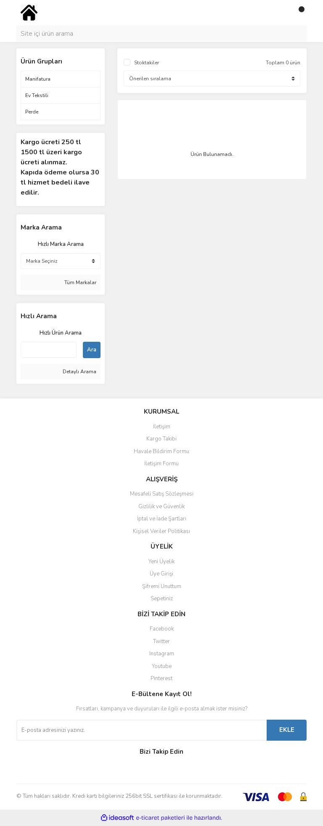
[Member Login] (281, 12)
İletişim (161, 426)
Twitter (161, 641)
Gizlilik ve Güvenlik (161, 506)
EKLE (286, 730)
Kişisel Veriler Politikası (161, 531)
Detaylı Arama (78, 371)
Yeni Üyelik (161, 561)
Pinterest (161, 678)
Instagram (161, 653)
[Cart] (298, 12)
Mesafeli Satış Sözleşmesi (161, 494)
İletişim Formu (161, 463)
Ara (91, 350)
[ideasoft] (117, 818)
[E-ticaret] (160, 818)
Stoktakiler (146, 62)
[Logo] (29, 12)
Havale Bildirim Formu (161, 451)
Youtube (162, 666)
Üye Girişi (161, 574)
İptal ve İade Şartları (161, 519)
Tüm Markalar (79, 282)
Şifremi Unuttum (161, 586)
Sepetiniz (162, 598)
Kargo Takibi (161, 439)
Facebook (162, 629)
